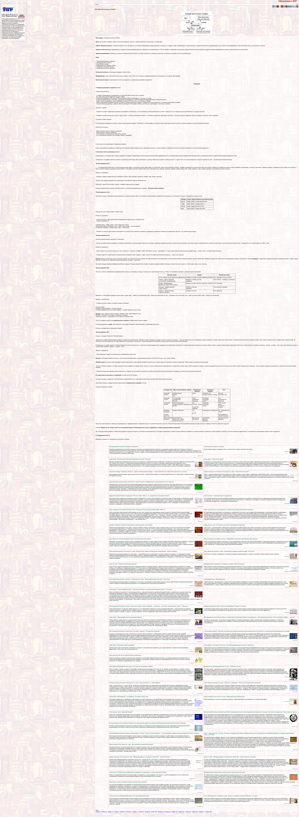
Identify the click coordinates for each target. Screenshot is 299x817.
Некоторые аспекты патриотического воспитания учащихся (128, 782)
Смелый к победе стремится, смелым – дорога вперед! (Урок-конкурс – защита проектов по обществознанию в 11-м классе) (148, 471)
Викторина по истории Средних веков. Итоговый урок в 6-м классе (130, 539)
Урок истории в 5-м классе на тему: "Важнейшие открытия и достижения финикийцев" (231, 539)
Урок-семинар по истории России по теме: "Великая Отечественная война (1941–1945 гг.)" (137, 509)
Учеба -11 (160, 811)
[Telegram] (295, 6)
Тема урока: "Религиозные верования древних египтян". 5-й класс (130, 459)
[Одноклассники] (275, 6)
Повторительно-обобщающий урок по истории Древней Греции (129, 796)
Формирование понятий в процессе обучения (123, 446)
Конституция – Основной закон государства (218, 495)
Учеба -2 (104, 811)
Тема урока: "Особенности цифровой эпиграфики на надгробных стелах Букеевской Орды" (138, 772)
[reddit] (284, 6)
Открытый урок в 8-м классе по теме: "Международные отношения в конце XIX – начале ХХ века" (139, 757)
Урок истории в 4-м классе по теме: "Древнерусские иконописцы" (224, 696)
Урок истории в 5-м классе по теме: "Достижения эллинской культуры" (131, 744)
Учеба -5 (122, 811)
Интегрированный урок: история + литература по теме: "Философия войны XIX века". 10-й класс (139, 579)
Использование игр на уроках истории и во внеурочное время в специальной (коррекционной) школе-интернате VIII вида (147, 723)
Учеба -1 (98, 811)
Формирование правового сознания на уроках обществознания (224, 564)
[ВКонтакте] (273, 6)
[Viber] (291, 6)
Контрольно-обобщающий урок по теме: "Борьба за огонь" (222, 666)
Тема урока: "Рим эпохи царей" (214, 459)
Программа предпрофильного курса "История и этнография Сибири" (131, 666)
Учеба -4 (116, 811)
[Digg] (282, 6)
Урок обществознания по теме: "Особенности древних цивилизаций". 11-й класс (229, 551)
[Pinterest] (297, 6)
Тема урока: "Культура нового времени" (121, 645)
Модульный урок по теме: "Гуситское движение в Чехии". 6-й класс (225, 606)
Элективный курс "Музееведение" (215, 579)
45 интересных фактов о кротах (214, 446)
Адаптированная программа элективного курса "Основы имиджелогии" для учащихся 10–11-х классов (141, 482)
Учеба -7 (135, 811)
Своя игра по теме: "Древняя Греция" (121, 712)
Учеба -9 (147, 811)
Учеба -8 (141, 811)
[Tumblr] (289, 6)
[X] (278, 6)
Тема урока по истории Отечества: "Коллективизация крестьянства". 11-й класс (229, 645)
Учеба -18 (208, 811)
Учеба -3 (110, 811)
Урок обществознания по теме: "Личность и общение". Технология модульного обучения (232, 682)
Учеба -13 (174, 811)
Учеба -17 (202, 811)
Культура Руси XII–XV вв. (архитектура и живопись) (125, 655)
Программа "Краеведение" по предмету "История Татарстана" (129, 696)
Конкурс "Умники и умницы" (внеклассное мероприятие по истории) (130, 525)
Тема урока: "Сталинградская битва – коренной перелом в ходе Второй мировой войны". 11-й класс (140, 589)
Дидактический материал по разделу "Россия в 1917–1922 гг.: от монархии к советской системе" (139, 495)
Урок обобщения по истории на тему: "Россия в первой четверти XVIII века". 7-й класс (231, 796)
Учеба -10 (154, 811)
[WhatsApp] (293, 6)
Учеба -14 (181, 811)
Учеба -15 (188, 811)
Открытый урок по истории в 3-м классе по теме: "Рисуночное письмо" (226, 471)
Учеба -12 (167, 811)
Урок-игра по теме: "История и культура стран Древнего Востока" (224, 525)
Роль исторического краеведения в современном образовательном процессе (228, 509)
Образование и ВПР (288, 1)
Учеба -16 (195, 811)
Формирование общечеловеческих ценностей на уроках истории (224, 772)
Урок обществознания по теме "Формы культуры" (13, 26)
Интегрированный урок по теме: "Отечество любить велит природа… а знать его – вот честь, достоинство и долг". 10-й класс (148, 606)
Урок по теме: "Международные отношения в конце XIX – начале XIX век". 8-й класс (230, 757)
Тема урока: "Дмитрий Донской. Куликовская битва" (125, 617)
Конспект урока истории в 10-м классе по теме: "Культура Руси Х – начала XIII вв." (134, 682)
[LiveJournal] (286, 6)
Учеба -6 (128, 811)
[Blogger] (280, 6)
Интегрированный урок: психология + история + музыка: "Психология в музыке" (134, 631)
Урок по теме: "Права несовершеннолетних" (123, 564)
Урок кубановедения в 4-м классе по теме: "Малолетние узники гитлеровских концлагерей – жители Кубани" (143, 551)
